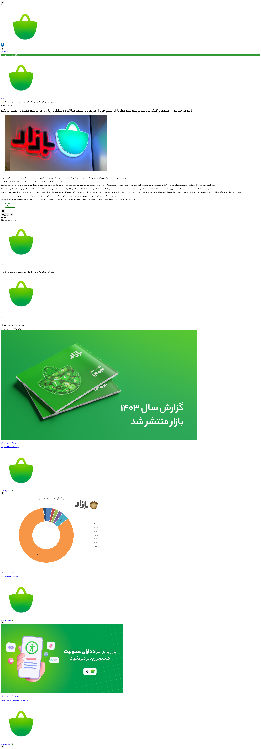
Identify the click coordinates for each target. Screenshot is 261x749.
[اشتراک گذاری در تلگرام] (2, 218)
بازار (2, 98)
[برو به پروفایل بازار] (20, 260)
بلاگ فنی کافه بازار (11, 55)
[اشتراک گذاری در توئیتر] (5, 218)
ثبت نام (3, 51)
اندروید (7, 205)
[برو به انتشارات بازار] (20, 313)
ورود (7, 51)
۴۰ (6, 212)
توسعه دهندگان (10, 207)
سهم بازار (8, 203)
